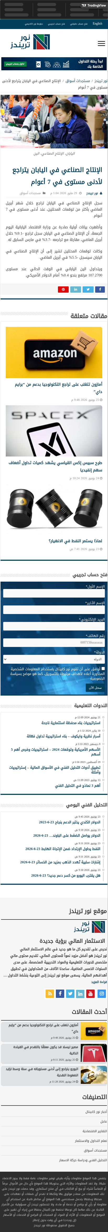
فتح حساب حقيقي (79, 24)
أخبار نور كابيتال (96, 1112)
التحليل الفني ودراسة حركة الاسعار (83, 1160)
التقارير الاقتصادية (95, 1131)
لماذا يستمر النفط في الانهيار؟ (75, 541)
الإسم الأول (95, 586)
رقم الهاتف (95, 636)
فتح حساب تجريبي (56, 24)
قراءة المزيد (99, 982)
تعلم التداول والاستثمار (91, 1141)
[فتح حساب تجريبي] (54, 65)
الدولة (99, 652)
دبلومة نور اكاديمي (34, 24)
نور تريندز (101, 81)
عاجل (103, 1121)
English (97, 23)
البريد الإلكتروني (92, 619)
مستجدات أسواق (78, 81)
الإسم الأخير (95, 603)
